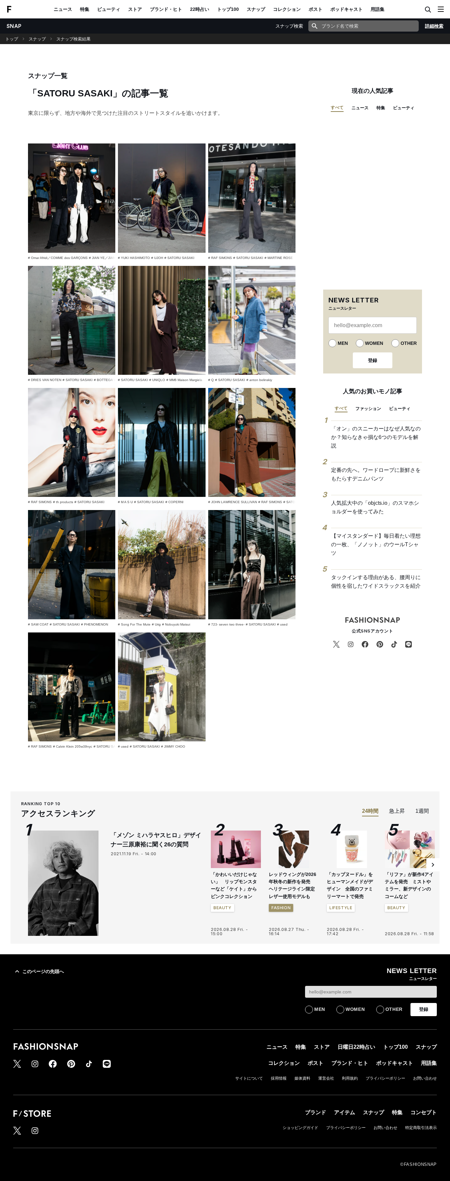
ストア (135, 9)
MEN (343, 343)
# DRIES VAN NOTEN (44, 380)
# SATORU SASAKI (179, 258)
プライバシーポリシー (385, 1078)
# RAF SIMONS (220, 258)
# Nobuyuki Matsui (176, 624)
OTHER (409, 343)
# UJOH (157, 258)
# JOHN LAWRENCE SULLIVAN (232, 502)
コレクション (287, 9)
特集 (84, 9)
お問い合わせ (425, 1078)
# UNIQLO (157, 380)
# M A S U (125, 502)
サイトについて (249, 1078)
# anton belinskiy (259, 380)
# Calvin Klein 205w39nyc (72, 746)
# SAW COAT (38, 624)
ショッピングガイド (300, 1127)
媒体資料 (302, 1078)
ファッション (368, 408)
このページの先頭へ (43, 971)
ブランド (315, 1112)
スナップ (256, 9)
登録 (372, 360)
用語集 (377, 9)
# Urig (156, 624)
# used (282, 624)
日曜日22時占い (356, 1047)
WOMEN (374, 343)
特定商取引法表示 (421, 1127)
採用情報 (279, 1078)
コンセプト (423, 1112)
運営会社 (326, 1078)
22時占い (199, 9)
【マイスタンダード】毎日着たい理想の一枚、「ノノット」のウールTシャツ (376, 544)
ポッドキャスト (346, 9)
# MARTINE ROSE (279, 258)
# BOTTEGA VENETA (110, 380)
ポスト (316, 9)
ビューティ (108, 9)
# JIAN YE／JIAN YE (105, 258)
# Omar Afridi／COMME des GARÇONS (58, 258)
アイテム (344, 1112)
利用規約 (350, 1078)
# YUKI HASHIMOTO (134, 258)
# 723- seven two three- (226, 624)
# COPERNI (174, 502)
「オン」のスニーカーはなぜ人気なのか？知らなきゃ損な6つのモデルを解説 (376, 437)
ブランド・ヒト (166, 9)
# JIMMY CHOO (173, 746)
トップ (11, 39)
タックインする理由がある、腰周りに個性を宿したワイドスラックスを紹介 (376, 582)
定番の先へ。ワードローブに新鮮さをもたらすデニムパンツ (376, 474)
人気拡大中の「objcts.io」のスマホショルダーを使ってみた (375, 507)
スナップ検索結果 (73, 39)
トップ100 (228, 9)
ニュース (63, 9)
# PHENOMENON (94, 624)
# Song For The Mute (134, 624)
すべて (337, 107)
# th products (63, 502)
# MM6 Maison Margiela (184, 380)
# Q (211, 380)
